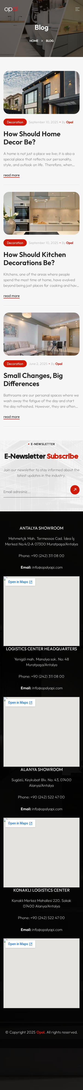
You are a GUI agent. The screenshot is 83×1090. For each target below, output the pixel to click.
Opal (69, 122)
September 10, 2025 (43, 122)
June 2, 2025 (38, 364)
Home (34, 41)
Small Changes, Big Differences (33, 379)
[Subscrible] (75, 491)
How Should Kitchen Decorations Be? (34, 258)
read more (11, 175)
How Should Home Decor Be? (31, 138)
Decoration (15, 122)
